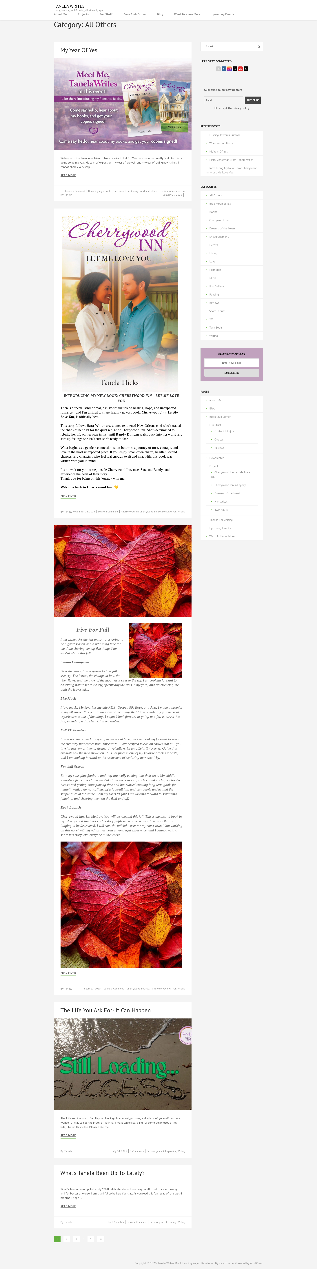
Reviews (214, 302)
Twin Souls (216, 327)
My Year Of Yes (78, 50)
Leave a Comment (75, 191)
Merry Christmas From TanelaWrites (231, 160)
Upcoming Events (223, 14)
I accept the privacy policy (233, 108)
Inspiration (170, 1151)
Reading (214, 294)
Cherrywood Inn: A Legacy (230, 485)
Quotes (219, 439)
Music (212, 278)
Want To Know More (187, 14)
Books (108, 191)
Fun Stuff (106, 14)
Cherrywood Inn (121, 191)
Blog (160, 14)
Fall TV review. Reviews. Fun (160, 988)
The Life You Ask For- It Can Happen (105, 1010)
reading (172, 1222)
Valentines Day (177, 191)
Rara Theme (226, 1263)
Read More (68, 175)
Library (213, 253)
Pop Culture (216, 286)
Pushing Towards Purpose (225, 135)
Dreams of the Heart (222, 228)
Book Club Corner (134, 14)
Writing (181, 511)
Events (213, 245)
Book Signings (96, 191)
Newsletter (216, 458)
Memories (215, 269)
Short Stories (217, 311)
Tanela (68, 195)
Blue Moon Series (220, 203)
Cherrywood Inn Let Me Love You (149, 191)
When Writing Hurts (221, 143)
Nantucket (220, 501)
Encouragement (155, 1151)
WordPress (256, 1263)
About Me (60, 14)
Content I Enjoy (224, 431)
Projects (83, 14)
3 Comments (137, 1151)
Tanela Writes (69, 6)
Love (212, 261)
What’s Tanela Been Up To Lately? (102, 1173)
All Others (215, 195)
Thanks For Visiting (221, 520)
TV (211, 319)
